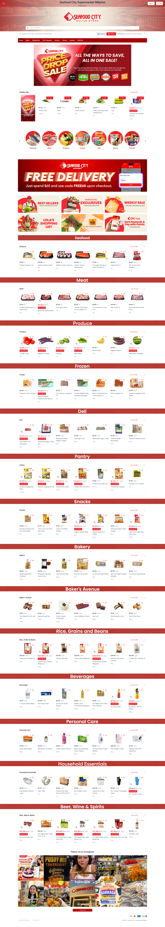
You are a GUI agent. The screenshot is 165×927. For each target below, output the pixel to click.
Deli (20, 420)
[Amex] (139, 916)
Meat (21, 289)
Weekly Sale (24, 92)
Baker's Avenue (25, 598)
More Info (82, 5)
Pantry (22, 465)
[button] (19, 141)
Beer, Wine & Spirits (27, 815)
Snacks (22, 510)
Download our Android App (43, 34)
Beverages (23, 685)
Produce (22, 332)
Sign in (151, 3)
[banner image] (82, 15)
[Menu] (4, 3)
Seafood (22, 247)
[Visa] (131, 916)
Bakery (22, 555)
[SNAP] (146, 916)
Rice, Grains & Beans (27, 640)
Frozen (22, 375)
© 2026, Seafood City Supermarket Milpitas (134, 920)
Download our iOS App (26, 34)
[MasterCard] (135, 916)
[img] (132, 104)
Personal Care (24, 730)
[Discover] (143, 916)
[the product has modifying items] (34, 258)
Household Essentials (27, 772)
